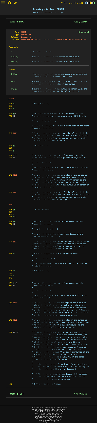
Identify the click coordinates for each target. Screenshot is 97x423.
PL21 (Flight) (80, 22)
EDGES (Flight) (17, 22)
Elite (72, 3)
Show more (83, 32)
